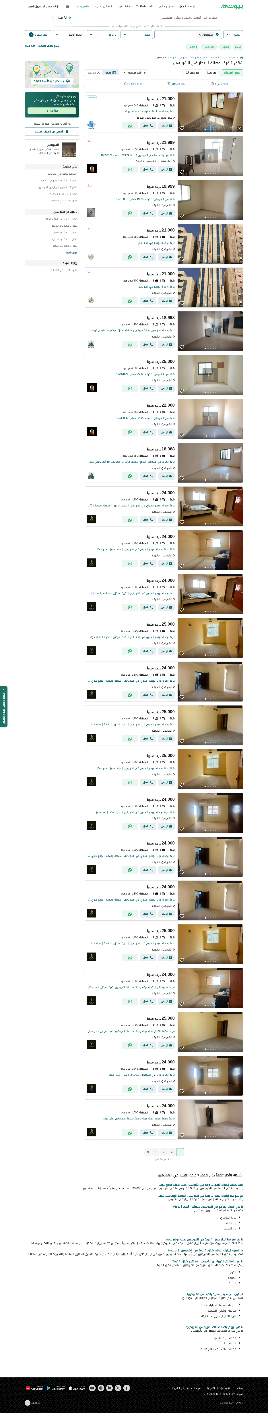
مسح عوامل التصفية (48, 45)
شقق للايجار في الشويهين (63, 194)
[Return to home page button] (232, 6)
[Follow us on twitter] (118, 1388)
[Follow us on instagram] (101, 1388)
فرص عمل (225, 1388)
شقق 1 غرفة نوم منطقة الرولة (61, 219)
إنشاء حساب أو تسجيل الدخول (43, 6)
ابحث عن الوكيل (187, 6)
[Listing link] (163, 112)
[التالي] (147, 1152)
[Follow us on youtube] (92, 1388)
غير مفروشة (192, 72)
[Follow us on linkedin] (109, 1388)
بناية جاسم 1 (135, 84)
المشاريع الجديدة (103, 6)
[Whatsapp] (130, 125)
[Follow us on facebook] (126, 1388)
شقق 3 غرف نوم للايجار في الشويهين (57, 188)
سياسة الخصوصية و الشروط (186, 1388)
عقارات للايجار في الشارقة (64, 271)
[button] (233, 35)
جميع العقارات (232, 72)
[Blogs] (83, 6)
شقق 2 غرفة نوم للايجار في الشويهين (57, 181)
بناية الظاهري (178, 84)
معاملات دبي (124, 6)
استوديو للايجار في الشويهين (62, 174)
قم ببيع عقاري (166, 6)
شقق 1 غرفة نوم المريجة (64, 226)
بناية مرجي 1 (221, 84)
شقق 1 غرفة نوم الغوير (65, 233)
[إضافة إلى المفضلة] (182, 128)
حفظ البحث (30, 45)
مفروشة (211, 72)
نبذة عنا (239, 1388)
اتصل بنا (211, 1388)
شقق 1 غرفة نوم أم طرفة (64, 240)
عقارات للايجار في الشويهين (63, 201)
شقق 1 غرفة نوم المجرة (65, 246)
